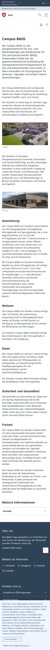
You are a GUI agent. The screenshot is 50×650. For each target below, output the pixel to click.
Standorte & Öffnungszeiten (17, 592)
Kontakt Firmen (10, 599)
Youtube (41, 565)
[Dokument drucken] (41, 24)
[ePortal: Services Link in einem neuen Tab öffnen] (41, 3)
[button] (45, 550)
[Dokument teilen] (46, 24)
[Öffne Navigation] (46, 15)
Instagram (26, 565)
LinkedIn (9, 570)
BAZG (10, 15)
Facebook (10, 565)
